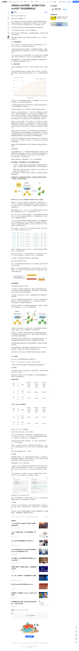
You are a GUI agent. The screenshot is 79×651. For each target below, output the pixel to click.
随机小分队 (13, 597)
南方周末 (12, 606)
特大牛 (12, 536)
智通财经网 (13, 554)
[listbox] (29, 563)
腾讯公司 (28, 647)
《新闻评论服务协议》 (26, 610)
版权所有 (31, 647)
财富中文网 (13, 545)
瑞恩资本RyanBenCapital (15, 580)
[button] (65, 9)
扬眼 (12, 571)
